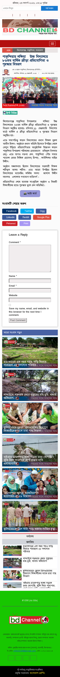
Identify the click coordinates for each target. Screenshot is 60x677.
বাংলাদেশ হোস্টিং (37, 673)
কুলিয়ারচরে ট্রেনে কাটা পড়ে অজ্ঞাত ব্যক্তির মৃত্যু (29, 529)
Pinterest (11, 223)
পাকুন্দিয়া (31, 50)
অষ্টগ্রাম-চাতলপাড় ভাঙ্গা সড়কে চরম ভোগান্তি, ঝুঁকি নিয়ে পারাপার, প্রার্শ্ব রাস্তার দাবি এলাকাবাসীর (28, 460)
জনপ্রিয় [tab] (30, 542)
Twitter (28, 211)
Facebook (11, 211)
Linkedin (10, 217)
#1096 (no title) (30, 600)
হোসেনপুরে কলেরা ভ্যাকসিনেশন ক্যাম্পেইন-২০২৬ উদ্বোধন (21, 494)
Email (13, 285)
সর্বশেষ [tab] (30, 536)
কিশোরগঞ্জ (21, 50)
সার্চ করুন (49, 8)
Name (13, 276)
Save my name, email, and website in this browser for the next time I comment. (29, 312)
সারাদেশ (39, 50)
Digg (42, 211)
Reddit (25, 217)
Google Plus (43, 217)
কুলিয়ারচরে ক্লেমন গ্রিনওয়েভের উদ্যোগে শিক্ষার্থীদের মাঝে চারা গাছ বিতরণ (26, 429)
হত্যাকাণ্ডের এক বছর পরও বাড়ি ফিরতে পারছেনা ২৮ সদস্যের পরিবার (25, 363)
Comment (15, 242)
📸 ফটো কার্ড (30, 193)
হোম (8, 50)
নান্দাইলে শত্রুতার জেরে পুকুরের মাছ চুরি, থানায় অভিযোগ (30, 396)
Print (25, 223)
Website (13, 295)
